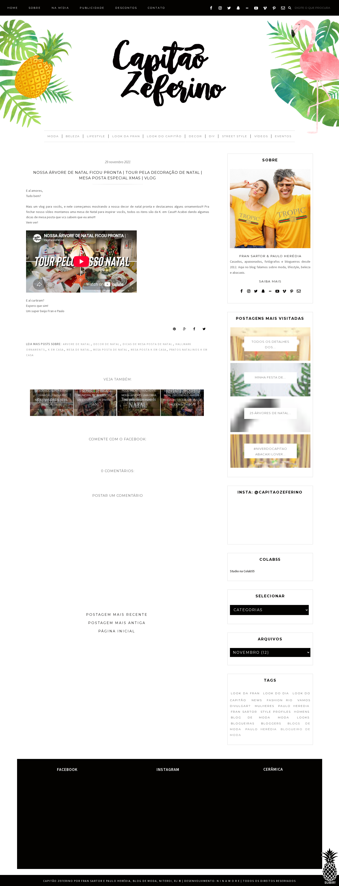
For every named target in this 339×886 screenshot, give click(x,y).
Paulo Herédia (261, 729)
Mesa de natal (78, 349)
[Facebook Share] (194, 329)
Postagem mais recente (117, 615)
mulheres (264, 706)
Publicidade (92, 7)
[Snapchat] (238, 9)
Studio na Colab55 (242, 571)
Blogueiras (242, 723)
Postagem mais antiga (117, 623)
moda (283, 717)
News (257, 700)
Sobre (35, 7)
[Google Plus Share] (184, 329)
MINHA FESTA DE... (270, 377)
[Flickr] (247, 9)
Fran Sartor (244, 711)
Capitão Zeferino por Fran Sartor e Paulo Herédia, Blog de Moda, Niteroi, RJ (110, 881)
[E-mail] (283, 9)
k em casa (56, 349)
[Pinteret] (274, 9)
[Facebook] (211, 9)
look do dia (276, 693)
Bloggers (271, 723)
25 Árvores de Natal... (270, 413)
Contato (156, 7)
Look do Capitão (164, 136)
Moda (53, 136)
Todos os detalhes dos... (270, 344)
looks (303, 717)
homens (301, 711)
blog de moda (250, 717)
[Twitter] (229, 9)
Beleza (73, 136)
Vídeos (261, 136)
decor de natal (106, 344)
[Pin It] (174, 329)
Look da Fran (126, 136)
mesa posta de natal (110, 349)
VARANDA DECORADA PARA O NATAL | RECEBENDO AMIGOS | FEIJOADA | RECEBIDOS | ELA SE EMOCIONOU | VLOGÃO (182, 397)
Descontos (126, 7)
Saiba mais (270, 281)
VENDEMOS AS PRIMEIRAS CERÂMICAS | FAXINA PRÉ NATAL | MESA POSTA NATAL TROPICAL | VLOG (51, 397)
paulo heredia (293, 706)
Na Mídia (60, 7)
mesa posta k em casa (148, 349)
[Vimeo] (265, 9)
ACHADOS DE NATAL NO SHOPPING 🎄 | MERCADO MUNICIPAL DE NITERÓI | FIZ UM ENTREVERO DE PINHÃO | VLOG (95, 395)
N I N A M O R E (228, 881)
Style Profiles (276, 711)
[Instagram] (220, 9)
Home (12, 7)
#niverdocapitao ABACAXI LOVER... (270, 451)
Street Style (234, 136)
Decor (195, 136)
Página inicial (116, 631)
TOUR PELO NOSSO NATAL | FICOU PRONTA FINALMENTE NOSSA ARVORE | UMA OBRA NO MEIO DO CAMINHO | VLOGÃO (139, 395)
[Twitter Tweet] (203, 329)
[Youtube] (256, 9)
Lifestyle (96, 136)
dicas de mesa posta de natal (147, 344)
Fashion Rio (280, 700)
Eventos (283, 136)
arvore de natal (76, 344)
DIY (212, 136)
